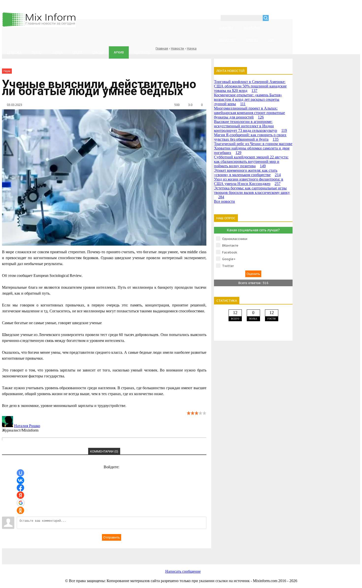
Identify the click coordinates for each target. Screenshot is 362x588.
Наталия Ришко (27, 426)
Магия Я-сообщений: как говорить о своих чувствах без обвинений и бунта (250, 137)
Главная (162, 48)
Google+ (228, 259)
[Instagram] (187, 554)
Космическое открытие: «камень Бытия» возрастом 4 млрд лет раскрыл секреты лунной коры (248, 99)
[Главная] (39, 26)
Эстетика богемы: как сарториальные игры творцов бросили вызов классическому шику (252, 192)
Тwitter (228, 266)
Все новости (224, 201)
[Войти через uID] (20, 473)
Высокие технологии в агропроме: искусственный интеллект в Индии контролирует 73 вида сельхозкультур (250, 126)
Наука (192, 48)
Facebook (229, 252)
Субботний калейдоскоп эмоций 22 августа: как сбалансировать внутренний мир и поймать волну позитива (251, 161)
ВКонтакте (230, 245)
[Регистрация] (286, 19)
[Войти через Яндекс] (20, 495)
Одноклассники (234, 239)
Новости (177, 48)
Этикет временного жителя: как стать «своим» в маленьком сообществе (247, 172)
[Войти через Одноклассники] (20, 510)
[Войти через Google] (21, 503)
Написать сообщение (183, 571)
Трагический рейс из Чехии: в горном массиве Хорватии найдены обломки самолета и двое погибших (253, 148)
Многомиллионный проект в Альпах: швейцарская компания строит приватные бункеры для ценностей (249, 112)
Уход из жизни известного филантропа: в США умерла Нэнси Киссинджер (248, 181)
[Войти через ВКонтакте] (20, 480)
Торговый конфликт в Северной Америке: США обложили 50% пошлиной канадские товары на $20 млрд (250, 86)
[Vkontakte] (68, 554)
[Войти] (275, 19)
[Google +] (226, 554)
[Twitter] (147, 554)
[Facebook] (108, 554)
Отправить (111, 537)
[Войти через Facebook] (20, 487)
